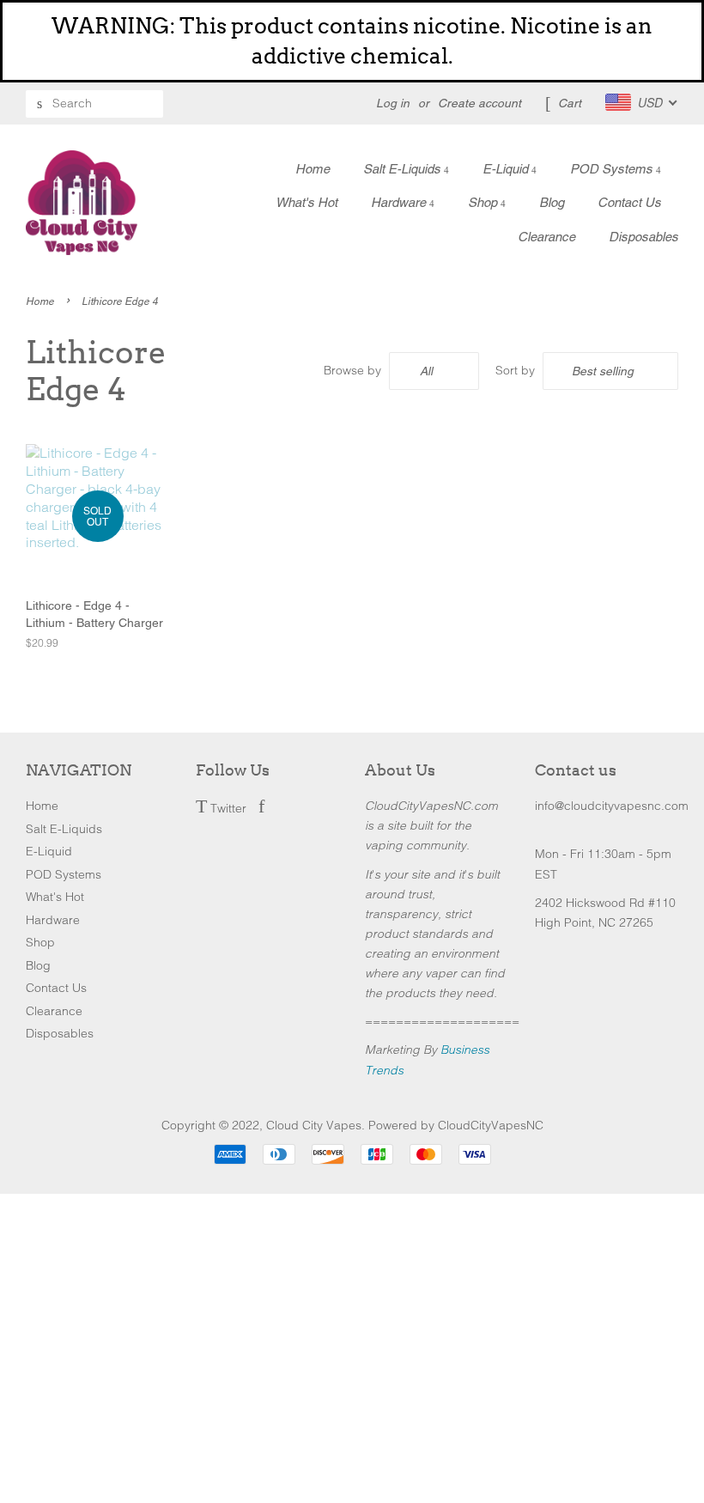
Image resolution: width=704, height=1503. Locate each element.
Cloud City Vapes (313, 1125)
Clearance (546, 236)
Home (312, 168)
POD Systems (613, 168)
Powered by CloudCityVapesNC (455, 1125)
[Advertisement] (352, 1314)
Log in (393, 103)
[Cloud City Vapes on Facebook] (261, 808)
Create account (479, 103)
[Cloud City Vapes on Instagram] (283, 808)
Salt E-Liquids (403, 168)
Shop (484, 202)
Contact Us (629, 202)
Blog (551, 202)
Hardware (400, 202)
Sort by (515, 370)
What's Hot (306, 202)
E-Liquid (506, 168)
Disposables (643, 236)
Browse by (352, 370)
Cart (569, 103)
